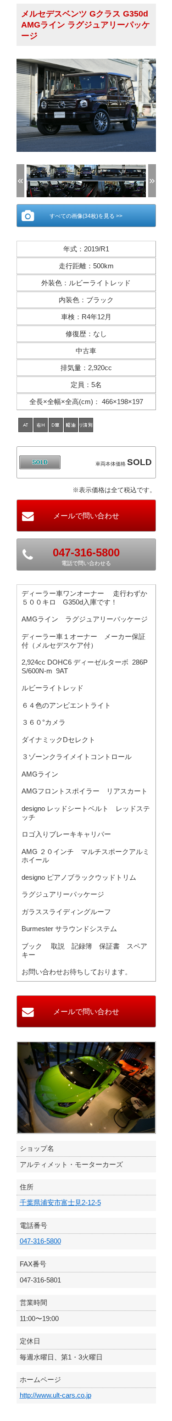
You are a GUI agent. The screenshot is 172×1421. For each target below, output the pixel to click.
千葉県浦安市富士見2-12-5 (60, 1202)
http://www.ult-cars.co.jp (55, 1395)
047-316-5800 (40, 1241)
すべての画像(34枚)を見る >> (86, 216)
